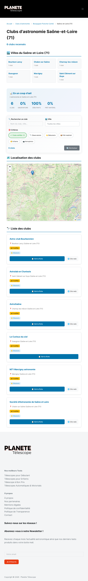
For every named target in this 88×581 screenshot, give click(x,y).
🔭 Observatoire (35, 135)
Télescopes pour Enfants (16, 479)
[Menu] (83, 9)
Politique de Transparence (17, 511)
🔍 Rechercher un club (17, 119)
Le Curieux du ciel (19, 337)
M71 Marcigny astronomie (22, 369)
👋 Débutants (51, 135)
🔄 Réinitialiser (71, 148)
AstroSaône (15, 304)
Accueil (9, 24)
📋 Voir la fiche (37, 259)
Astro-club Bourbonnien (22, 239)
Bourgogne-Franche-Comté (43, 24)
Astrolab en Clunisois (20, 271)
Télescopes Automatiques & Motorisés (22, 485)
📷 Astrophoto (28, 141)
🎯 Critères (13, 130)
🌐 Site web (72, 259)
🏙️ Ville (48, 119)
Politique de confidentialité (17, 508)
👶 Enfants (14, 141)
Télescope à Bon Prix (14, 482)
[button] (32, 173)
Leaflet (78, 220)
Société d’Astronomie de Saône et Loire (29, 402)
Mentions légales (12, 505)
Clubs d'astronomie (22, 24)
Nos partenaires (12, 501)
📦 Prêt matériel (66, 135)
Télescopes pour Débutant (17, 475)
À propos (8, 498)
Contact (8, 515)
